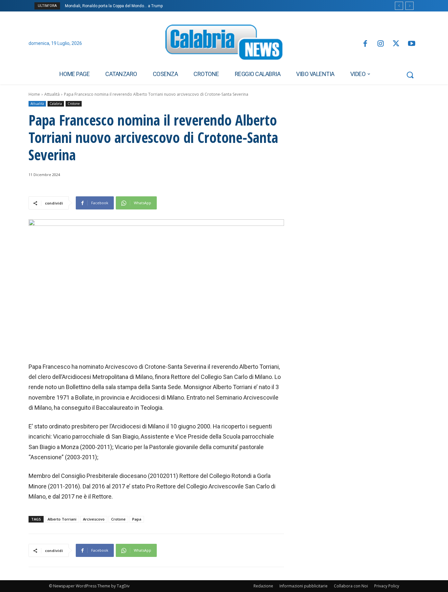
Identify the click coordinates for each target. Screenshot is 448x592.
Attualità (52, 94)
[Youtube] (412, 44)
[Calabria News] (224, 44)
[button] (409, 74)
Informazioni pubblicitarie (303, 586)
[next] (409, 6)
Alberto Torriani (62, 519)
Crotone (74, 103)
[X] (396, 44)
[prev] (399, 6)
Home (34, 94)
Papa (136, 519)
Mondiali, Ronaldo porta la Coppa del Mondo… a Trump (114, 6)
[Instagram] (381, 44)
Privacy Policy (386, 586)
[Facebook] (365, 44)
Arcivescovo (94, 519)
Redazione (263, 586)
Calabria (56, 103)
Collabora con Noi (351, 586)
